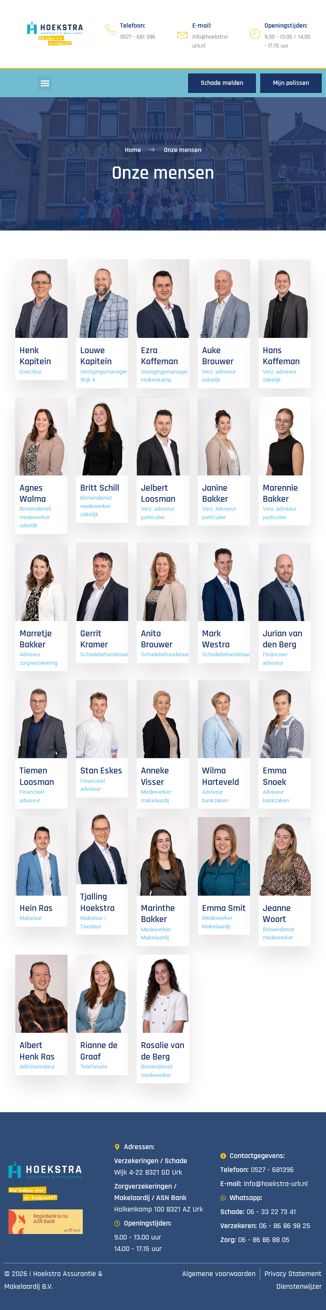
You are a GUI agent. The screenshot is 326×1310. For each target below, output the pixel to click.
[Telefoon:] (110, 29)
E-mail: (201, 25)
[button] (45, 83)
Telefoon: (132, 25)
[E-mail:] (182, 34)
